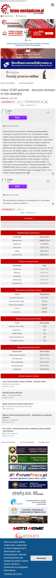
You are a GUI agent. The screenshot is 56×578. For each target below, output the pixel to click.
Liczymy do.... (17, 312)
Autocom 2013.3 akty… (17, 301)
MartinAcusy (17, 280)
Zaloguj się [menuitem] (22, 16)
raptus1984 (13, 98)
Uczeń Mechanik (8, 406)
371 (41, 255)
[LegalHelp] (28, 74)
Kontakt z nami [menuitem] (44, 442)
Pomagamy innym (17, 341)
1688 (41, 240)
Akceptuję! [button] (41, 558)
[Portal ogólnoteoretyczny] (28, 493)
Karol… (6, 395)
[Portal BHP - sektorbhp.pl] (28, 511)
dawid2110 (17, 244)
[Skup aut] (28, 64)
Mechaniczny (17, 240)
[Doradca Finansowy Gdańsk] (28, 450)
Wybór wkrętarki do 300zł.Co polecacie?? (18, 404)
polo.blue (6, 420)
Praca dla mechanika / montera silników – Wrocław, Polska (24, 382)
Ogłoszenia (15, 433)
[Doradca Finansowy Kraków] (28, 459)
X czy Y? (17, 308)
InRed (17, 251)
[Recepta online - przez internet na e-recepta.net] (28, 43)
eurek (9, 111)
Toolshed (6, 384)
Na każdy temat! (17, 366)
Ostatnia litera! (17, 333)
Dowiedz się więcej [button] (13, 574)
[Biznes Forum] (28, 467)
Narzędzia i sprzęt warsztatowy (23, 406)
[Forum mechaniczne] (22, 9)
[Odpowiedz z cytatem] (48, 112)
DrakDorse (17, 276)
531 (41, 251)
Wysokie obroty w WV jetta (12, 393)
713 (41, 248)
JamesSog (17, 269)
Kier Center (7, 433)
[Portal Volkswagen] (28, 519)
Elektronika (17, 369)
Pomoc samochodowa (17, 355)
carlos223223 (17, 255)
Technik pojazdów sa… (17, 337)
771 (41, 244)
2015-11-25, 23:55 (11, 195)
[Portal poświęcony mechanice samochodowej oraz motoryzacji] (28, 24)
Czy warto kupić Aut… (17, 298)
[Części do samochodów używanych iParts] (28, 33)
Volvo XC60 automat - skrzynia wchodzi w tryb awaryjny (28, 91)
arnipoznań (17, 248)
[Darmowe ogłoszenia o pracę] (28, 476)
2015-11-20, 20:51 (11, 126)
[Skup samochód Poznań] (28, 528)
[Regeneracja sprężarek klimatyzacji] (28, 537)
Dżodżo (10, 180)
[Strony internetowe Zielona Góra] (28, 502)
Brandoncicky (17, 283)
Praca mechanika (17, 362)
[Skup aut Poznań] (28, 53)
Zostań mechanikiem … (17, 305)
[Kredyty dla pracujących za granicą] (28, 485)
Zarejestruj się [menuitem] (8, 16)
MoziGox (17, 273)
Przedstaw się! (17, 359)
